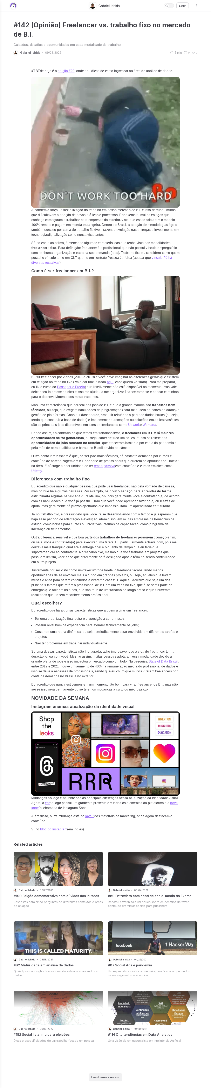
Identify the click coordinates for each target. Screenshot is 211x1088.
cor (47, 803)
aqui (110, 382)
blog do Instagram (53, 829)
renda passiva (104, 466)
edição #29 (66, 71)
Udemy (36, 471)
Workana (149, 425)
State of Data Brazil (163, 661)
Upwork (134, 425)
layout (90, 816)
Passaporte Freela (71, 387)
